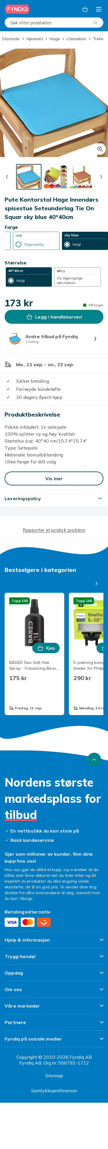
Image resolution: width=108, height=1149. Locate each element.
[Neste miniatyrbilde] (101, 177)
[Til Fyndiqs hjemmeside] (17, 9)
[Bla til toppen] (94, 760)
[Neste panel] (96, 583)
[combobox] (54, 22)
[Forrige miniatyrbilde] (7, 177)
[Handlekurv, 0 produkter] (85, 9)
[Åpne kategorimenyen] (99, 9)
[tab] (28, 176)
